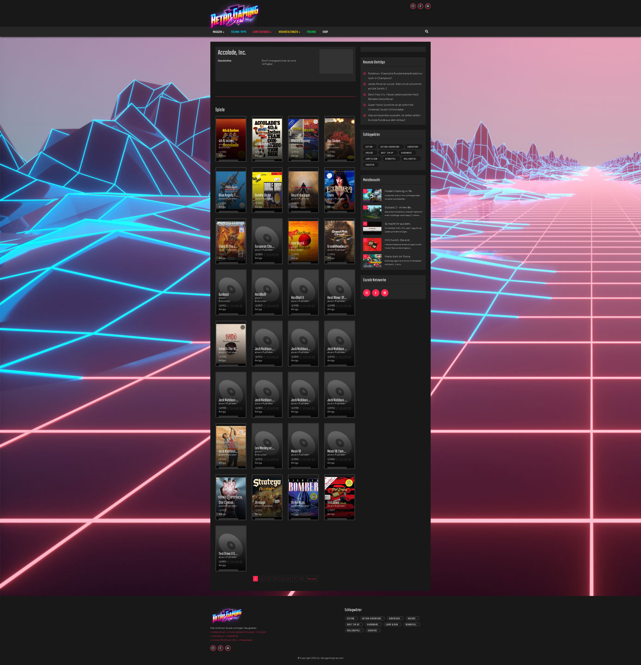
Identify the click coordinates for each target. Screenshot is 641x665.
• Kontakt (261, 631)
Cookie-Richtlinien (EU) (224, 639)
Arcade (369, 153)
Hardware (406, 153)
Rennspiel (390, 159)
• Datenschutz (218, 631)
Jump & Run (371, 159)
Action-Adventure (390, 147)
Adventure (412, 147)
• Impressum (217, 635)
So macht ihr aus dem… (398, 223)
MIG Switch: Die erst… (398, 240)
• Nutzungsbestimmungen (241, 631)
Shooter (370, 165)
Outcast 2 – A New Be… (399, 207)
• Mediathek (231, 635)
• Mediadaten (245, 639)
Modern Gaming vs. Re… (399, 191)
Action (369, 147)
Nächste (311, 578)
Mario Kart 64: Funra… (398, 256)
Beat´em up (387, 153)
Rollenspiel (410, 159)
